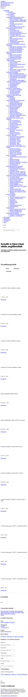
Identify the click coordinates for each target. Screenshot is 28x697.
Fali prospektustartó (14, 93)
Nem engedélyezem (5, 695)
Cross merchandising (11, 128)
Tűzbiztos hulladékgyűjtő (16, 211)
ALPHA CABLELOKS (15, 189)
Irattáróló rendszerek (14, 159)
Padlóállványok (13, 87)
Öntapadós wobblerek (15, 116)
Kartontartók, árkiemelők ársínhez (18, 115)
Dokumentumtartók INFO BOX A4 (18, 33)
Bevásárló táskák (14, 123)
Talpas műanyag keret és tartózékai (18, 76)
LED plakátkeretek (14, 84)
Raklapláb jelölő (13, 40)
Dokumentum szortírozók (16, 32)
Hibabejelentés (7, 219)
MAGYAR (3, 6)
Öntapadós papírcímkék (15, 181)
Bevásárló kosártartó (14, 127)
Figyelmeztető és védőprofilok (17, 41)
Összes (7, 268)
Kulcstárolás (12, 199)
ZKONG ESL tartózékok (16, 154)
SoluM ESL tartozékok (15, 148)
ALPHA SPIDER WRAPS (16, 185)
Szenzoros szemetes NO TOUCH (18, 197)
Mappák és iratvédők (14, 160)
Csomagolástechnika (14, 42)
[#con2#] (3, 626)
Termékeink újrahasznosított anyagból (15, 17)
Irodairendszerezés (5, 612)
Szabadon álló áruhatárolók (16, 103)
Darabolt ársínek (13, 111)
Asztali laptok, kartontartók (16, 89)
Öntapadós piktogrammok (16, 205)
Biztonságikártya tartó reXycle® (17, 26)
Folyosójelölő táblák (14, 30)
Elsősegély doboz (14, 202)
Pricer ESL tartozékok (15, 151)
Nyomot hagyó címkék (15, 70)
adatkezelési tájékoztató (6, 693)
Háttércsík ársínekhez (15, 112)
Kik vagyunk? (7, 217)
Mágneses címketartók (15, 107)
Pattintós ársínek (13, 109)
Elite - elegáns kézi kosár (15, 121)
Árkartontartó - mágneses (15, 144)
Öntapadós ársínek (14, 108)
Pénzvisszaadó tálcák (14, 132)
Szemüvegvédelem (14, 183)
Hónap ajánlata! (10, 14)
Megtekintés (3, 299)
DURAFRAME (4, 611)
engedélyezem (13, 695)
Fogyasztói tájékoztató (22, 674)
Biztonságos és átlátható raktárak (14, 28)
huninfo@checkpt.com (6, 631)
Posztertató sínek (13, 170)
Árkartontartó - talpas (15, 139)
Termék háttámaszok (14, 101)
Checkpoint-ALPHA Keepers (17, 178)
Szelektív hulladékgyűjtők (16, 210)
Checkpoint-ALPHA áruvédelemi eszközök (17, 175)
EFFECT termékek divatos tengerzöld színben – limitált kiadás (18, 19)
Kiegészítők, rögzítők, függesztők (17, 171)
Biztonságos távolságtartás (13, 213)
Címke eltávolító (13, 62)
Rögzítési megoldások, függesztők (15, 166)
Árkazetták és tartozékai (15, 138)
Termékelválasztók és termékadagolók (15, 100)
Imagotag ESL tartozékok (16, 150)
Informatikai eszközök (15, 163)
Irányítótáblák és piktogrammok (17, 80)
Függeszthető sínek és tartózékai (17, 168)
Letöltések (3, 1)
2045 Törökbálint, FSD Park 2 (8, 622)
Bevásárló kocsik (14, 126)
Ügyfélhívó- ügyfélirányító (16, 215)
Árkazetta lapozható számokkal (17, 136)
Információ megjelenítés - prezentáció (18, 162)
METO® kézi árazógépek (16, 54)
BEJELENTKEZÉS (5, 5)
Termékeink (6, 10)
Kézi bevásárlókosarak (15, 120)
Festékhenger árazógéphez (16, 57)
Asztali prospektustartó (15, 92)
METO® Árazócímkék (15, 56)
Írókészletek (12, 97)
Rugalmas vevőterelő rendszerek (17, 214)
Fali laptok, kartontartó (15, 91)
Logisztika (12, 612)
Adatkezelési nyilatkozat (10, 674)
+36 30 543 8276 (5, 627)
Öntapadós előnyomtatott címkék (17, 64)
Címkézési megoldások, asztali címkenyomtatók (14, 59)
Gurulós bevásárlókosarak (16, 124)
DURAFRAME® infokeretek (17, 73)
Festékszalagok (13, 65)
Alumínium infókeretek (15, 83)
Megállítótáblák (13, 85)
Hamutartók (12, 195)
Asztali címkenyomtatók (15, 61)
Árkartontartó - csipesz (15, 142)
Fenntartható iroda (13, 611)
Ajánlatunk (12, 15)
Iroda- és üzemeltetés (11, 155)
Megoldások (6, 218)
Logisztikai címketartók (15, 34)
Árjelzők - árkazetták (11, 135)
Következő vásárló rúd (15, 134)
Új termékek (12, 13)
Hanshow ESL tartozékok (16, 152)
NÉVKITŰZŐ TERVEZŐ (7, 2)
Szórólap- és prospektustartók (13, 88)
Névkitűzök (17, 612)
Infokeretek (20, 611)
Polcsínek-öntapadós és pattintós (14, 105)
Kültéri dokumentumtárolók (16, 38)
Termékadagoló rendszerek (16, 104)
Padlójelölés (12, 29)
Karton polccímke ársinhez (16, 113)
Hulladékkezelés (10, 207)
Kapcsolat (6, 221)
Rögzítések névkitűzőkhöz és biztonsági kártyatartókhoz (16, 50)
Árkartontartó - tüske (14, 143)
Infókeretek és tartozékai (12, 72)
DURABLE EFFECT (10, 613)
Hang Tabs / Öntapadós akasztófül (18, 174)
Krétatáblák (12, 99)
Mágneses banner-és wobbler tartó (18, 172)
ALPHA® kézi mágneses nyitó (17, 190)
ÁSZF (2, 674)
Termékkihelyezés (14, 206)
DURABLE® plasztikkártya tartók (18, 46)
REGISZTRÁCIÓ (5, 4)
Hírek (5, 222)
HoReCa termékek (11, 194)
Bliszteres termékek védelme (16, 182)
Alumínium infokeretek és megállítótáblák (16, 81)
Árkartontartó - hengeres (15, 140)
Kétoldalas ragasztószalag (16, 167)
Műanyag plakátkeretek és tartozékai (18, 75)
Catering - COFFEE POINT (16, 198)
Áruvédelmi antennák (15, 177)
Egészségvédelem (14, 164)
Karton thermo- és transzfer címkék (18, 69)
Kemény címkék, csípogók (16, 179)
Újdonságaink (10, 11)
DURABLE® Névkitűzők (16, 48)
